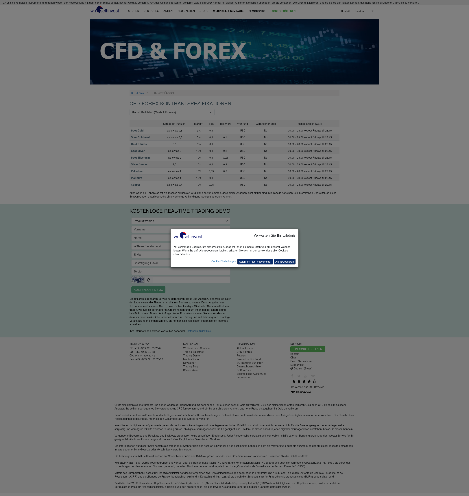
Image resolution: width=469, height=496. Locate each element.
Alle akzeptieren (284, 261)
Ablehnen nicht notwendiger (255, 261)
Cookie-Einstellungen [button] (223, 261)
